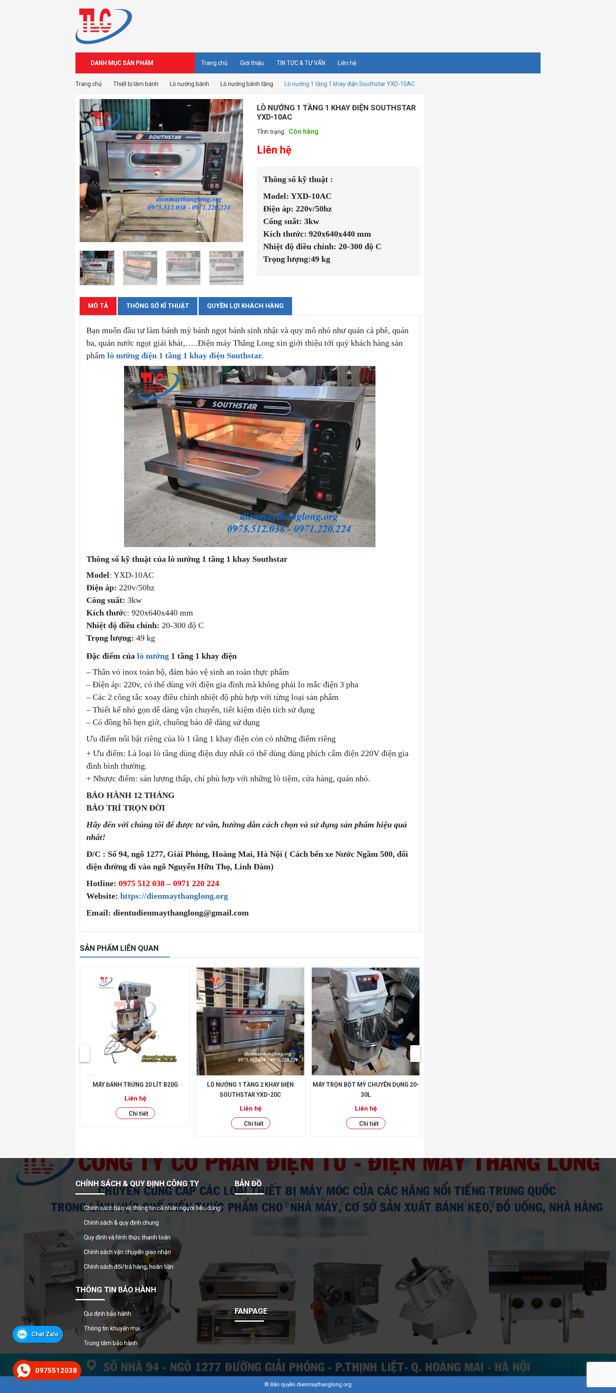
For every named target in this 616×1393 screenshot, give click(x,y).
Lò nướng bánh (189, 84)
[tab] (98, 306)
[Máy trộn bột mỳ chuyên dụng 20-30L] (365, 1021)
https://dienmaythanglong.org (174, 895)
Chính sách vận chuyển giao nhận (127, 1252)
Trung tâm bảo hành (110, 1343)
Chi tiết (138, 1113)
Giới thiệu (252, 63)
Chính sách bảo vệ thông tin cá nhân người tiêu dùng (152, 1208)
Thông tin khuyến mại (112, 1328)
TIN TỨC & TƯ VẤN (301, 63)
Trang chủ (214, 63)
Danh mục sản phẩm (122, 63)
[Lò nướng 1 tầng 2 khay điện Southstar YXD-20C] (250, 1021)
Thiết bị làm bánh (135, 84)
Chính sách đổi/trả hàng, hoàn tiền (128, 1266)
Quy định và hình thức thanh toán (127, 1237)
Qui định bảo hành (107, 1313)
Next (415, 1053)
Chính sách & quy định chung (121, 1222)
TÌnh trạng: (271, 131)
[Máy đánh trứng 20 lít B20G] (135, 1021)
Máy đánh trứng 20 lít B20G (135, 1084)
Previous (85, 1053)
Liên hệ (347, 63)
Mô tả (98, 306)
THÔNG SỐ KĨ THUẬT (157, 306)
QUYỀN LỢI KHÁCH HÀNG (245, 306)
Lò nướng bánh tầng (246, 84)
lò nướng (153, 655)
